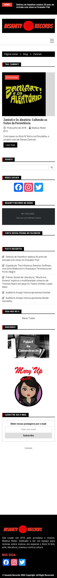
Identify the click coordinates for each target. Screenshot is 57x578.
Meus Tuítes (28, 318)
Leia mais (10, 144)
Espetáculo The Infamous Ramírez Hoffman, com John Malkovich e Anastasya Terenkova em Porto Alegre (26, 268)
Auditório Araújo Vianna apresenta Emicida (28, 292)
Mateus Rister (39, 127)
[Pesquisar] (52, 167)
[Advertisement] (28, 478)
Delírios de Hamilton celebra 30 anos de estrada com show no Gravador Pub (35, 5)
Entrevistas (12, 77)
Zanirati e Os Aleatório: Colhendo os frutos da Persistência (25, 121)
